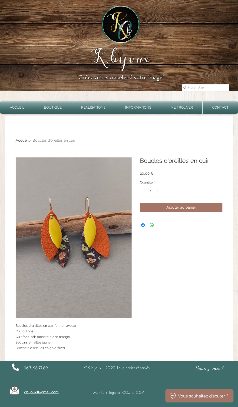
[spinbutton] (150, 191)
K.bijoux (120, 57)
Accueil (22, 140)
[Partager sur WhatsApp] (152, 225)
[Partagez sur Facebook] (143, 225)
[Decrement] (143, 191)
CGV (140, 392)
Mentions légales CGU (111, 392)
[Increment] (158, 191)
